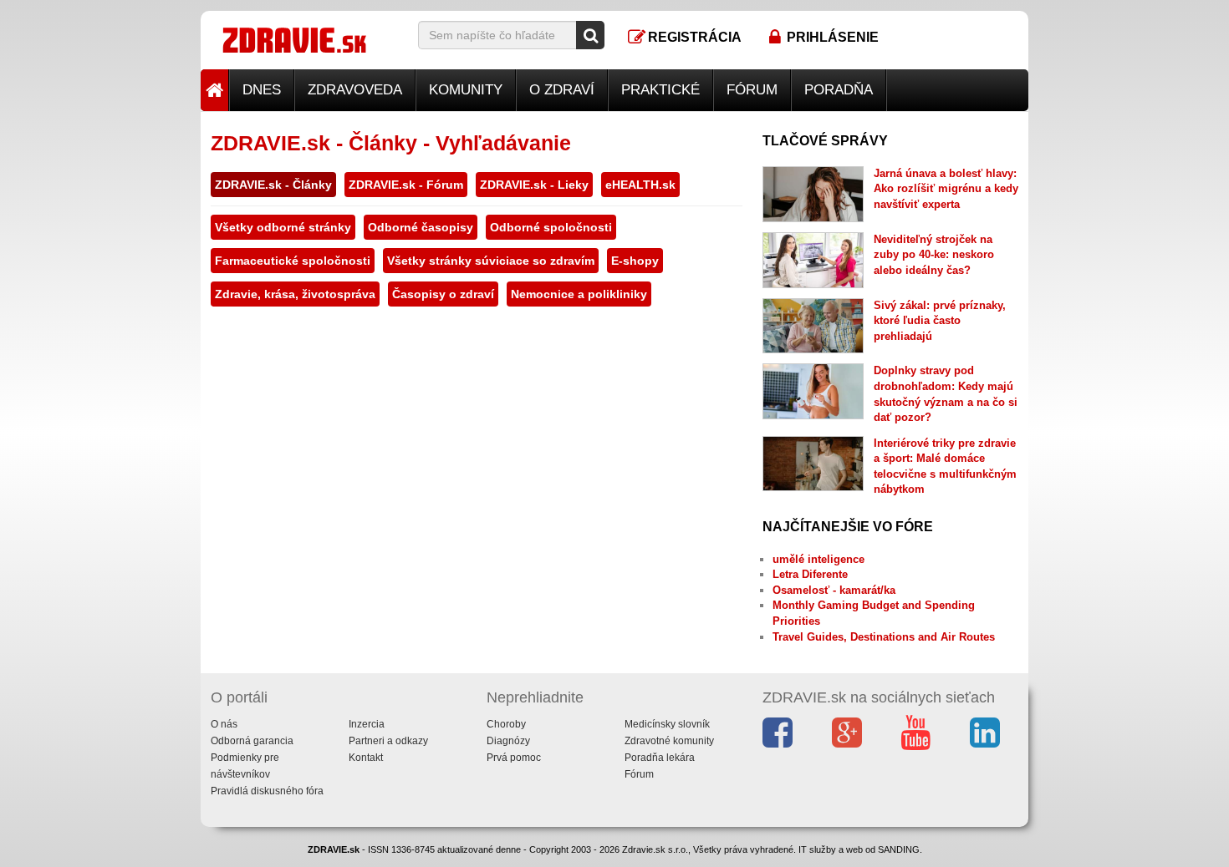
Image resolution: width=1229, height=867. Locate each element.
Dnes (261, 90)
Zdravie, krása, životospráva (295, 294)
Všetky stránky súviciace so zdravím (490, 260)
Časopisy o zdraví (443, 294)
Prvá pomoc (514, 757)
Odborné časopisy (420, 227)
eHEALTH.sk (640, 184)
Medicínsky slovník (667, 724)
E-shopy (635, 260)
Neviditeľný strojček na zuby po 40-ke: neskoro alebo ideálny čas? (934, 254)
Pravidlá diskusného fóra (267, 791)
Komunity (465, 90)
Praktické (660, 90)
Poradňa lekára (660, 757)
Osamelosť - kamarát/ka (834, 590)
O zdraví (561, 90)
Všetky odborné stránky (283, 227)
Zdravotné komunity (669, 741)
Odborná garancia (252, 741)
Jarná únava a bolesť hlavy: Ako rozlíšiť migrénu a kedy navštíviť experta (946, 188)
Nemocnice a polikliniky (579, 294)
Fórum (752, 90)
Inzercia (367, 724)
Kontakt (366, 757)
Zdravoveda (355, 90)
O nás (224, 724)
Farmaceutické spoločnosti (292, 260)
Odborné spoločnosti (551, 227)
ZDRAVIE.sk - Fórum (406, 184)
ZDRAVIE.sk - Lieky (534, 184)
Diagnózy (508, 741)
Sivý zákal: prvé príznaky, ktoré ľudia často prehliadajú (940, 320)
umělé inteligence (818, 559)
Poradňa (838, 90)
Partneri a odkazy (388, 741)
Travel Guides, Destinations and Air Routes (884, 637)
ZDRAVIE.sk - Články (273, 184)
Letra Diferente (810, 574)
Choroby (506, 724)
